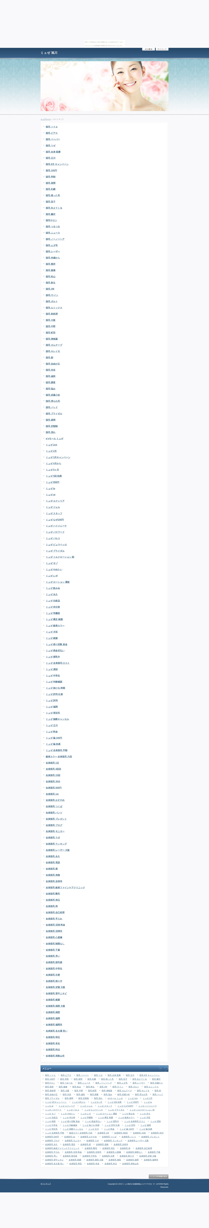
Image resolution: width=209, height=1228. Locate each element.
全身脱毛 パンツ (54, 812)
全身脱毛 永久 (53, 856)
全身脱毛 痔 (52, 906)
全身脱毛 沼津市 (54, 931)
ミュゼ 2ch (51, 445)
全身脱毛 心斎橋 (54, 937)
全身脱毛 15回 (53, 775)
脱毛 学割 (50, 177)
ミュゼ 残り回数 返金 (56, 644)
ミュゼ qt (50, 494)
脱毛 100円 (51, 170)
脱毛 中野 (50, 326)
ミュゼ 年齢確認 (54, 681)
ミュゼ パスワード (55, 532)
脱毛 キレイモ (53, 351)
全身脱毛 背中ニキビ (56, 993)
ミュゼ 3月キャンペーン (58, 457)
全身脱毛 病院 (53, 1012)
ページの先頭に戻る (158, 1176)
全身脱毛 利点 (53, 1049)
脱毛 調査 (50, 382)
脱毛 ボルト (52, 301)
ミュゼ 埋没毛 (53, 713)
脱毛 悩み (50, 389)
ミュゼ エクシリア (55, 501)
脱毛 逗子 (50, 201)
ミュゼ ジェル (53, 507)
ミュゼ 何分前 (53, 607)
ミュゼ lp (50, 488)
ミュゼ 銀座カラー (55, 625)
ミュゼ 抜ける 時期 (55, 688)
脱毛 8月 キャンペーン (57, 164)
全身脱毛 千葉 (53, 950)
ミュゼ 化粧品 (53, 600)
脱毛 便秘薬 (52, 339)
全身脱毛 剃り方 (54, 981)
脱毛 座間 (50, 183)
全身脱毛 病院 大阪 (55, 1006)
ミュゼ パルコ (53, 538)
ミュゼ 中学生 (53, 675)
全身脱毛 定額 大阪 (55, 987)
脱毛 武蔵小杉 (53, 395)
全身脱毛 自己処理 (55, 912)
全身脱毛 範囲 (53, 1000)
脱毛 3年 (50, 289)
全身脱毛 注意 (53, 975)
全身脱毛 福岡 (53, 1018)
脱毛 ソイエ (52, 127)
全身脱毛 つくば (54, 806)
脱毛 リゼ (50, 145)
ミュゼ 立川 (52, 725)
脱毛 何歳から (53, 258)
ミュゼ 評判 (52, 700)
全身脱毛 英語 (53, 862)
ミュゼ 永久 (52, 594)
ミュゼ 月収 (52, 632)
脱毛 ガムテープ (54, 345)
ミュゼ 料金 (52, 731)
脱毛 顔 (49, 357)
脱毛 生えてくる (54, 208)
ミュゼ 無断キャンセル (57, 719)
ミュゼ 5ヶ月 (52, 470)
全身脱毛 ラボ (53, 837)
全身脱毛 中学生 (54, 968)
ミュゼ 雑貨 (52, 638)
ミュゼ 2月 (51, 451)
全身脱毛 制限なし (55, 943)
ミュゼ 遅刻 (52, 669)
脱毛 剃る (50, 282)
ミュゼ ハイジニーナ (56, 526)
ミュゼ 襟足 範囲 (54, 619)
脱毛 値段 (50, 376)
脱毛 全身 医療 (53, 152)
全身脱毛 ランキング (56, 844)
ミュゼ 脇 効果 (53, 744)
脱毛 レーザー (53, 251)
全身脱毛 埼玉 (53, 900)
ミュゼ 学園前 (53, 613)
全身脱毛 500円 (54, 788)
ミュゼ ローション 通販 (58, 582)
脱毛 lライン (52, 295)
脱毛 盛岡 (50, 420)
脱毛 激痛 (50, 270)
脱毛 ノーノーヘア (55, 239)
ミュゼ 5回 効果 (54, 476)
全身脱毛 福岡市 (54, 1024)
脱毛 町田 (50, 332)
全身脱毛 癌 (52, 869)
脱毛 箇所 (50, 264)
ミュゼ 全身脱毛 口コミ (58, 663)
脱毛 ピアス (52, 133)
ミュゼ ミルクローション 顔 (60, 557)
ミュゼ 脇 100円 (54, 738)
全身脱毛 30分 (53, 781)
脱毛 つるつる (53, 226)
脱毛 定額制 (52, 426)
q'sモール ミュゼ (54, 438)
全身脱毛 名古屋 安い (56, 1031)
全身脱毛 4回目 (53, 769)
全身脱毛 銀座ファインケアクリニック (65, 887)
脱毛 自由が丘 (53, 364)
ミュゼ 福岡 (52, 707)
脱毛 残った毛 (53, 195)
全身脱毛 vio (52, 794)
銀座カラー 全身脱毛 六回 (59, 756)
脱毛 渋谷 (50, 370)
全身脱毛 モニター (55, 831)
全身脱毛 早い (53, 956)
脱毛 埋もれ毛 (53, 401)
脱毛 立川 (50, 158)
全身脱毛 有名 (53, 1043)
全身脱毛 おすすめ (55, 800)
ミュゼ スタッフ (54, 513)
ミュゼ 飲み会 (53, 588)
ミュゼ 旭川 (49, 53)
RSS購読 (148, 49)
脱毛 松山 (50, 276)
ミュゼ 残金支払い (55, 650)
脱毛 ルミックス (54, 308)
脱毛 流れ (50, 432)
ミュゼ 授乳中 (53, 657)
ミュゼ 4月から (53, 463)
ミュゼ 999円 (52, 482)
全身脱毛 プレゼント (56, 819)
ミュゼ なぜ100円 (55, 519)
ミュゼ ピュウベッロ (56, 544)
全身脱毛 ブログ (54, 825)
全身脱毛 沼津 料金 (55, 925)
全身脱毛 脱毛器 (54, 962)
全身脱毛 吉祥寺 (54, 881)
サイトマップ (162, 49)
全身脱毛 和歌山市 (55, 1056)
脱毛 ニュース (53, 233)
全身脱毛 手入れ (54, 919)
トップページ (46, 119)
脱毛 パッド (52, 407)
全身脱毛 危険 (53, 875)
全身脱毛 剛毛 (53, 893)
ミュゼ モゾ (52, 563)
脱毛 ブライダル (54, 413)
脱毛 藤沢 (50, 214)
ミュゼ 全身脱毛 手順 (56, 750)
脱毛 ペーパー (53, 139)
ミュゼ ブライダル (55, 551)
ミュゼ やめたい (54, 569)
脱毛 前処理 (52, 314)
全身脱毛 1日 (52, 763)
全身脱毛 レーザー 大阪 (58, 850)
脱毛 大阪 (50, 320)
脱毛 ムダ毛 (52, 245)
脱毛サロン (51, 220)
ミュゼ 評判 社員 (54, 694)
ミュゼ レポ (52, 576)
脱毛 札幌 (50, 189)
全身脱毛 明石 (53, 1037)
